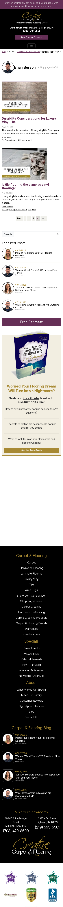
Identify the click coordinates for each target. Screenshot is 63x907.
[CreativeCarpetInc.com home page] (31, 846)
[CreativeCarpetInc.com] (31, 16)
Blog (4, 51)
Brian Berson (7, 137)
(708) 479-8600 (16, 831)
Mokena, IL (34, 27)
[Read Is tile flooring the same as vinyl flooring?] (24, 164)
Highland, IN (47, 27)
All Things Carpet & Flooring (14, 140)
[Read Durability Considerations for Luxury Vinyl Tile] (24, 98)
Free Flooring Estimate (31, 37)
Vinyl (30, 140)
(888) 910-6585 (32, 31)
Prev (19, 218)
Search (8, 234)
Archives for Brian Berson (28, 51)
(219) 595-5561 (47, 827)
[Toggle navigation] (31, 45)
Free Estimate (31, 322)
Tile (29, 209)
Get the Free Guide (31, 450)
